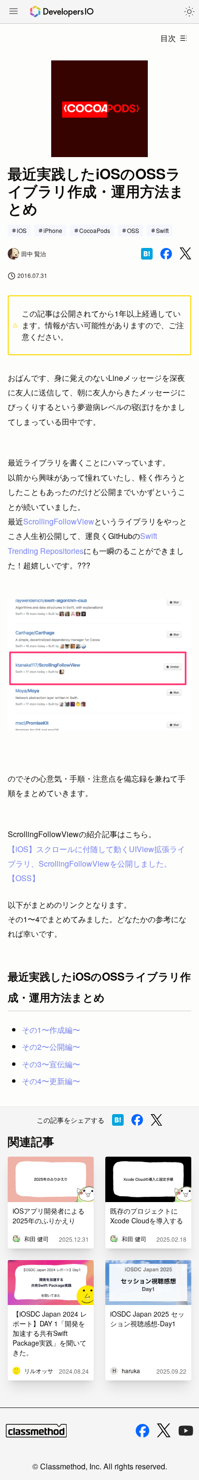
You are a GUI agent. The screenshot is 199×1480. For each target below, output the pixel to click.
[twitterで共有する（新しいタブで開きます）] (185, 253)
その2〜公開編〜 (51, 1046)
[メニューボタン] (13, 12)
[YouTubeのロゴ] (186, 1430)
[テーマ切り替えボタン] (189, 11)
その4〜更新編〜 (51, 1081)
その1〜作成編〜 (51, 1029)
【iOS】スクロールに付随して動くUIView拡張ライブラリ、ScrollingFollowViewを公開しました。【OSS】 (96, 863)
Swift (162, 230)
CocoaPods (94, 230)
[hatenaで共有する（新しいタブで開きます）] (147, 254)
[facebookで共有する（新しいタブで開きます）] (166, 254)
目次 (168, 38)
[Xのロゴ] (164, 1430)
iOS (22, 230)
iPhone (52, 230)
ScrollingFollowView (58, 521)
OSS (133, 230)
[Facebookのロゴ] (142, 1430)
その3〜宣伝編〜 (51, 1064)
